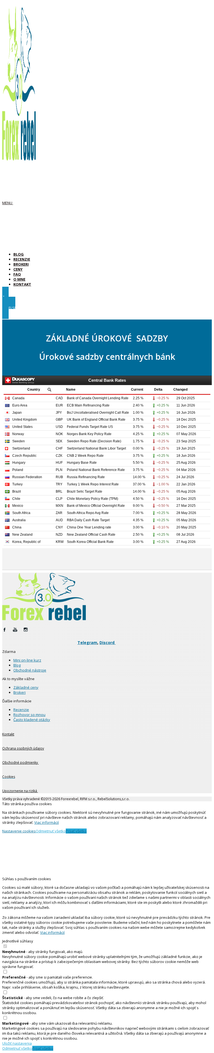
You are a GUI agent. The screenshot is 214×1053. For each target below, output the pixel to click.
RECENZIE (21, 259)
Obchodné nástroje (29, 670)
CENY (18, 269)
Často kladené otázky (31, 719)
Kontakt (8, 734)
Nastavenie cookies (19, 831)
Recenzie (21, 709)
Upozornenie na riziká (20, 790)
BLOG (18, 254)
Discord (107, 642)
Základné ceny (25, 687)
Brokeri (19, 692)
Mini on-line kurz (27, 660)
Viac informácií (46, 822)
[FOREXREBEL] (19, 158)
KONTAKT (22, 284)
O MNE (19, 279)
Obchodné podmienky (20, 762)
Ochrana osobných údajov (23, 748)
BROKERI (21, 264)
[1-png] (44, 619)
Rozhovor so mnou (29, 714)
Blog (17, 665)
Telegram (87, 642)
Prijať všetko (76, 831)
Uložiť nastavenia (17, 1043)
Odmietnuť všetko (51, 831)
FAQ (17, 274)
